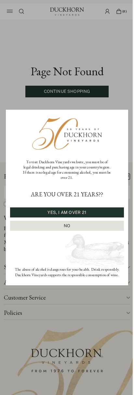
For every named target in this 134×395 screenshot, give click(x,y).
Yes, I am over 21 (66, 212)
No (67, 225)
